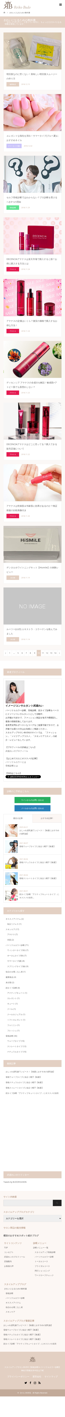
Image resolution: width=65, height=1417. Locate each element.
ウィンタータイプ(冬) (16, 950)
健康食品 (9, 977)
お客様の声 (9, 1266)
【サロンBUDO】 (25, 1393)
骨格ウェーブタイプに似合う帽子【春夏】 (24, 1077)
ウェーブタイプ (14, 1041)
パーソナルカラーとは (16, 762)
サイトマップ (51, 1376)
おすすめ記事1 (47, 818)
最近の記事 (18, 818)
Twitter (25, 1382)
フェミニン (12, 1025)
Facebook (30, 1382)
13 (51, 653)
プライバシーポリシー (18, 1376)
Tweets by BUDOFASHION (15, 1182)
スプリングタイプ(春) (16, 966)
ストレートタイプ (14, 1046)
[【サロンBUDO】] (32, 1360)
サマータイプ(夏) (14, 961)
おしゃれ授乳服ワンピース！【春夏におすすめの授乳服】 (30, 1071)
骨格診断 (9, 1036)
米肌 (9, 939)
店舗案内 (8, 1261)
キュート (11, 1003)
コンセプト (9, 1252)
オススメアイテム (13, 919)
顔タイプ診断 (11, 988)
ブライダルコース (42, 1266)
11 (43, 653)
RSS (39, 1382)
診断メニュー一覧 (40, 1247)
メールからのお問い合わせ (32, 808)
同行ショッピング (42, 1270)
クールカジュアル (14, 1014)
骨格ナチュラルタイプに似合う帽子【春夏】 (25, 1082)
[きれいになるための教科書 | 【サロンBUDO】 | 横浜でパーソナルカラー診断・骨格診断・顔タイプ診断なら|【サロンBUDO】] (30, 5)
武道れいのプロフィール (17, 751)
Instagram (35, 1382)
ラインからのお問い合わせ (32, 800)
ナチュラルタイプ (14, 1051)
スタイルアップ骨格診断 (45, 1252)
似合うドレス (13, 924)
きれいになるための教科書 (15, 1288)
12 (47, 653)
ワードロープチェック (44, 1275)
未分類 (8, 982)
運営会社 (36, 1376)
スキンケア (10, 929)
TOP (6, 1247)
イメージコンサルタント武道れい (24, 705)
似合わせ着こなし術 (14, 971)
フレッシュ (12, 1030)
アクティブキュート (15, 993)
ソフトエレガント (14, 1019)
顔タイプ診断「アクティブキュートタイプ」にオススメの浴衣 (32, 1093)
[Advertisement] (32, 1134)
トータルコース (41, 1261)
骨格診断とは (12, 765)
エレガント (12, 998)
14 (55, 653)
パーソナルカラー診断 (15, 945)
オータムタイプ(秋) (15, 955)
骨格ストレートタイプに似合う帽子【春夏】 (25, 1087)
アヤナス (11, 934)
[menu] (60, 4)
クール (10, 1009)
